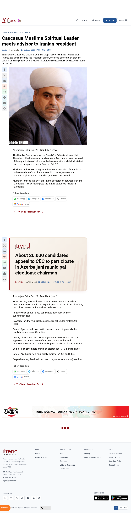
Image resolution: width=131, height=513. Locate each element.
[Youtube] (22, 498)
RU (125, 508)
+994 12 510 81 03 (9, 478)
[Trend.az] (11, 20)
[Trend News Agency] (10, 452)
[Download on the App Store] (101, 498)
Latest (37, 454)
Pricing (87, 454)
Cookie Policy (114, 465)
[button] (4, 69)
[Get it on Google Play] (119, 498)
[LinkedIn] (33, 498)
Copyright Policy (115, 461)
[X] (16, 498)
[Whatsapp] (5, 498)
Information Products (92, 457)
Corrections (64, 469)
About (62, 454)
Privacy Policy (114, 457)
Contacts (63, 461)
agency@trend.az (9, 481)
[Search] (77, 20)
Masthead (64, 457)
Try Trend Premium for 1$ (29, 211)
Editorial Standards (67, 465)
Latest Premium (41, 457)
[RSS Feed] (39, 498)
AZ (121, 508)
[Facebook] (11, 498)
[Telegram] (28, 498)
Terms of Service (115, 454)
